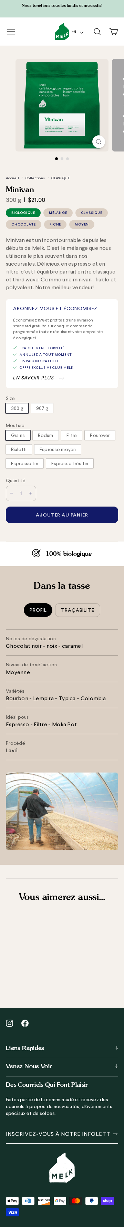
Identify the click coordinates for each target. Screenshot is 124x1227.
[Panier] (113, 31)
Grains (18, 435)
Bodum (45, 435)
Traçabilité (77, 610)
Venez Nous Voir (29, 1066)
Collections (35, 178)
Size (10, 398)
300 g (17, 408)
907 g (42, 408)
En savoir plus (33, 377)
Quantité (15, 480)
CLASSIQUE (60, 178)
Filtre (71, 435)
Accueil (12, 178)
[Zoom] (98, 141)
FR (75, 31)
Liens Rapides (25, 1048)
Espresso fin (24, 463)
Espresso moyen (58, 449)
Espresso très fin (69, 463)
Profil (38, 610)
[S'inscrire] (114, 1133)
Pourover (100, 435)
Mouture (15, 425)
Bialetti (19, 449)
